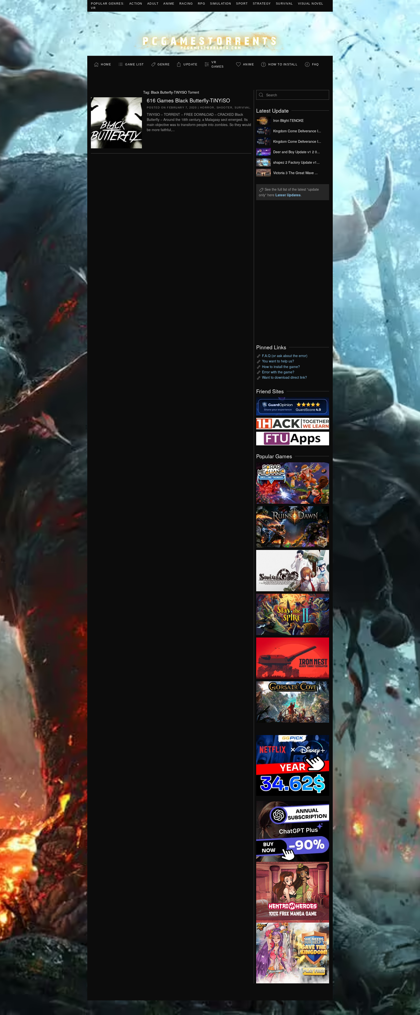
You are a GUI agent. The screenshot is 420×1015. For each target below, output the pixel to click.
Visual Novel (311, 3)
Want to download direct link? (284, 377)
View (292, 482)
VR (93, 8)
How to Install (283, 64)
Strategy (262, 3)
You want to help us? (278, 361)
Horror (207, 107)
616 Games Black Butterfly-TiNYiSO (188, 100)
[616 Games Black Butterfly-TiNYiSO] (116, 122)
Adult (153, 3)
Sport (242, 3)
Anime (169, 3)
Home (106, 64)
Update (190, 64)
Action (135, 3)
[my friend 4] (292, 438)
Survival (284, 3)
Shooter (225, 107)
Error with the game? (278, 371)
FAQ (315, 64)
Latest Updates (288, 194)
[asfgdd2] (292, 891)
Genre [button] (164, 64)
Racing (186, 3)
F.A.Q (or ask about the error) (284, 355)
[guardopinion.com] (292, 405)
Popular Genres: (107, 3)
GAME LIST (134, 64)
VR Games (217, 64)
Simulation (220, 3)
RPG (201, 3)
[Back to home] (210, 34)
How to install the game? (281, 366)
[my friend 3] (292, 423)
